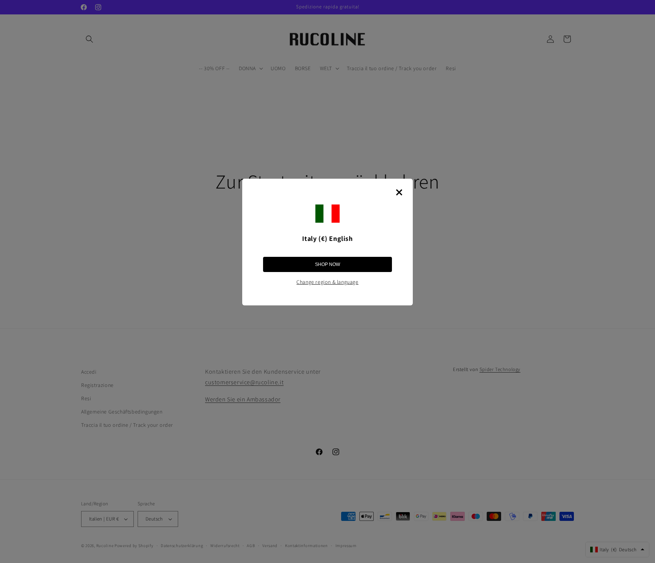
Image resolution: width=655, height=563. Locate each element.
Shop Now (327, 264)
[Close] (399, 192)
